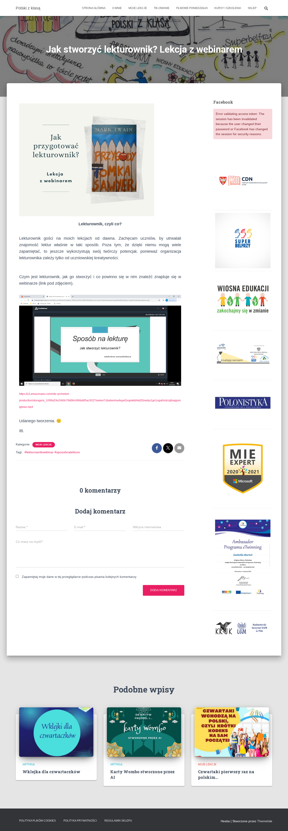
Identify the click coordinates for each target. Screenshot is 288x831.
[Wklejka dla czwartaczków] (56, 732)
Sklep (252, 8)
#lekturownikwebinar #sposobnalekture (52, 452)
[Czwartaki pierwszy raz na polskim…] (232, 732)
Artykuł (28, 764)
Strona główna (94, 8)
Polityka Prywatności (80, 820)
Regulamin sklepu (118, 820)
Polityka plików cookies (37, 820)
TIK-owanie (161, 8)
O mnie (117, 8)
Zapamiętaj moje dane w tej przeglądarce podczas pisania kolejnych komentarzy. (79, 577)
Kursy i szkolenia (227, 8)
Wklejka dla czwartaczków (51, 771)
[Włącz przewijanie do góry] (279, 822)
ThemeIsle (264, 821)
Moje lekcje (137, 8)
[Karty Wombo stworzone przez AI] (144, 732)
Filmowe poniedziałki (192, 8)
